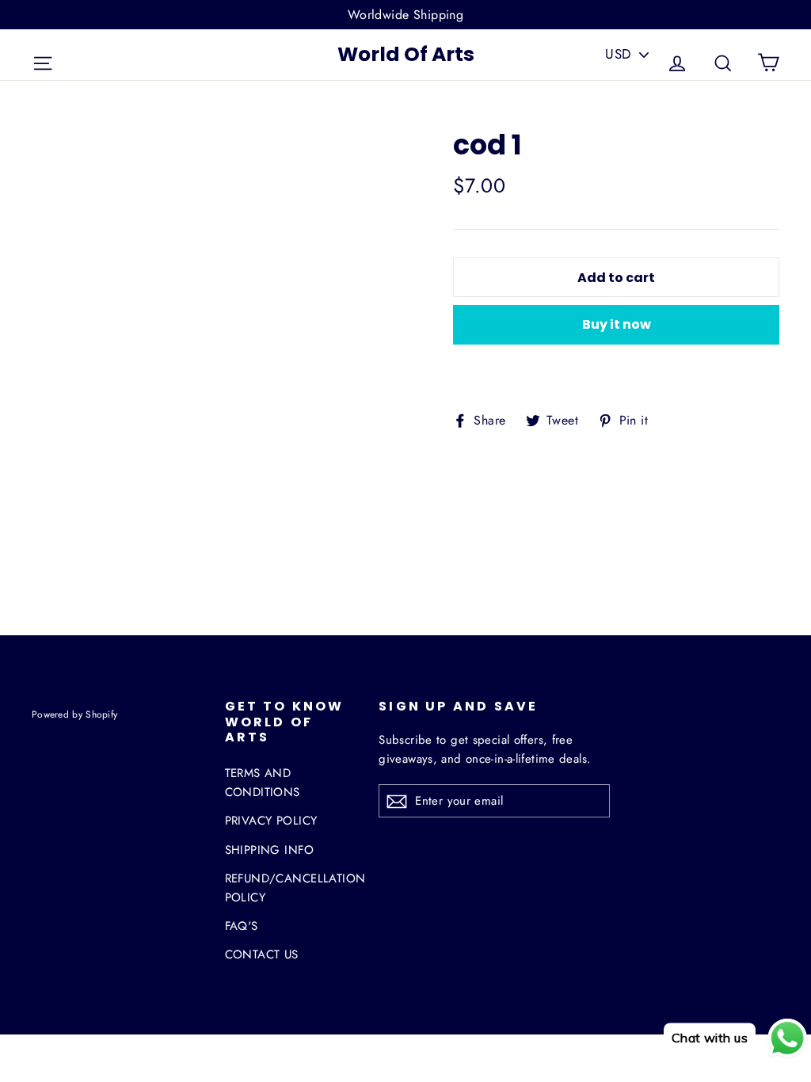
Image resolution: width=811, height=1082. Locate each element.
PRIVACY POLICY (271, 820)
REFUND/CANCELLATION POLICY (290, 888)
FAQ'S (241, 926)
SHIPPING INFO (269, 850)
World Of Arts (405, 54)
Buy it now (616, 324)
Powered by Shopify (74, 714)
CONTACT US (262, 954)
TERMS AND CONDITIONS (262, 782)
